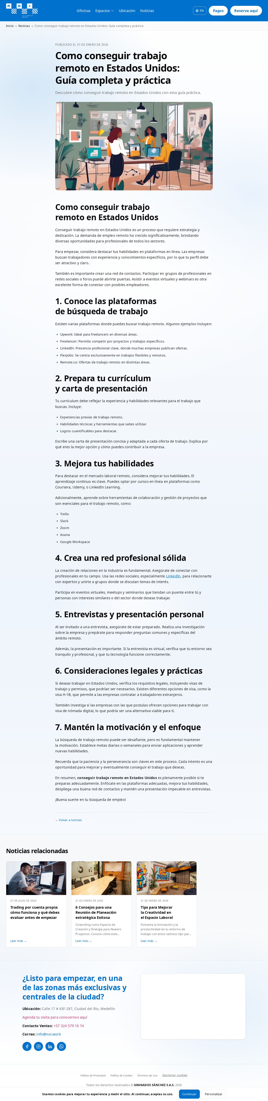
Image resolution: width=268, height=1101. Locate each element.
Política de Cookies (121, 1075)
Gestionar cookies (174, 1075)
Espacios (102, 10)
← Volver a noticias (68, 820)
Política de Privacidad (93, 1075)
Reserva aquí (246, 10)
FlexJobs (66, 355)
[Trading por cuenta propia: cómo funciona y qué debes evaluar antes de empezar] (36, 878)
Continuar (189, 1094)
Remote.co (68, 362)
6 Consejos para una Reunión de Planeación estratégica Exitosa (95, 912)
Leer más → (18, 941)
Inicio (10, 26)
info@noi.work (48, 1034)
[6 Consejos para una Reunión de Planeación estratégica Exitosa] (101, 878)
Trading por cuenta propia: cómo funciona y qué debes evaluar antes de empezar (34, 912)
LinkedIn (67, 348)
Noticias (147, 10)
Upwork (66, 334)
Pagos (218, 10)
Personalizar (213, 1094)
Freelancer (68, 341)
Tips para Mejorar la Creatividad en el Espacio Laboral (157, 912)
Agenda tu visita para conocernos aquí (54, 1017)
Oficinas (83, 10)
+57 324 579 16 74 (69, 1025)
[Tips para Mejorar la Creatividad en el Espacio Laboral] (167, 878)
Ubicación (127, 10)
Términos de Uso (147, 1075)
